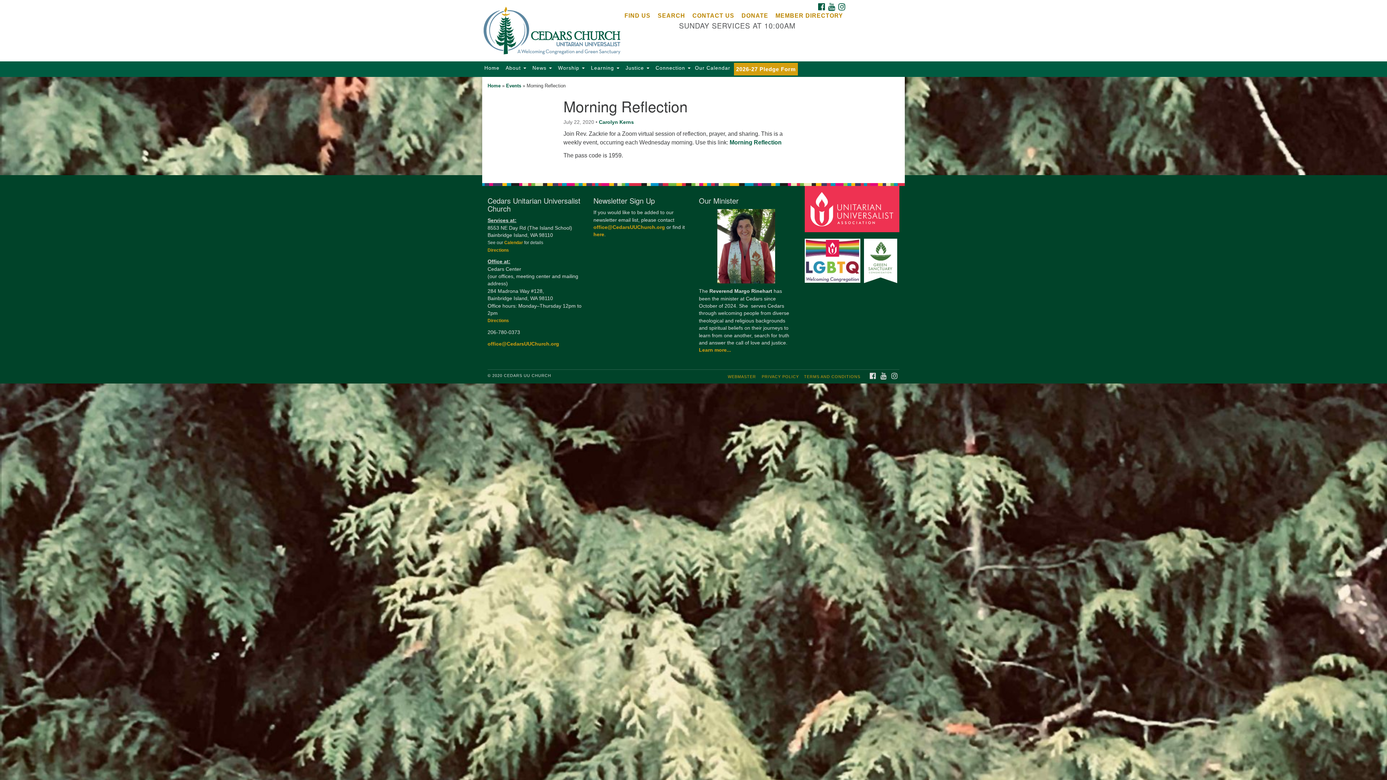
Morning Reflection (756, 142)
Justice (635, 68)
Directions (498, 250)
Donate (755, 16)
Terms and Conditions (832, 376)
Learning (602, 68)
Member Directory (809, 16)
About (513, 68)
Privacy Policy (780, 376)
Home (492, 68)
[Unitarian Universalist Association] (853, 209)
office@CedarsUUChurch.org (523, 344)
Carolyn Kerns (616, 122)
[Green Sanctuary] (881, 257)
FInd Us (638, 16)
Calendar (514, 242)
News (539, 68)
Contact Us (713, 16)
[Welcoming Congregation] (834, 257)
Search (671, 16)
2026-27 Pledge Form (766, 69)
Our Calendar (712, 68)
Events (513, 85)
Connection (670, 68)
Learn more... (715, 350)
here (598, 234)
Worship (568, 68)
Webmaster (742, 376)
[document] (693, 126)
